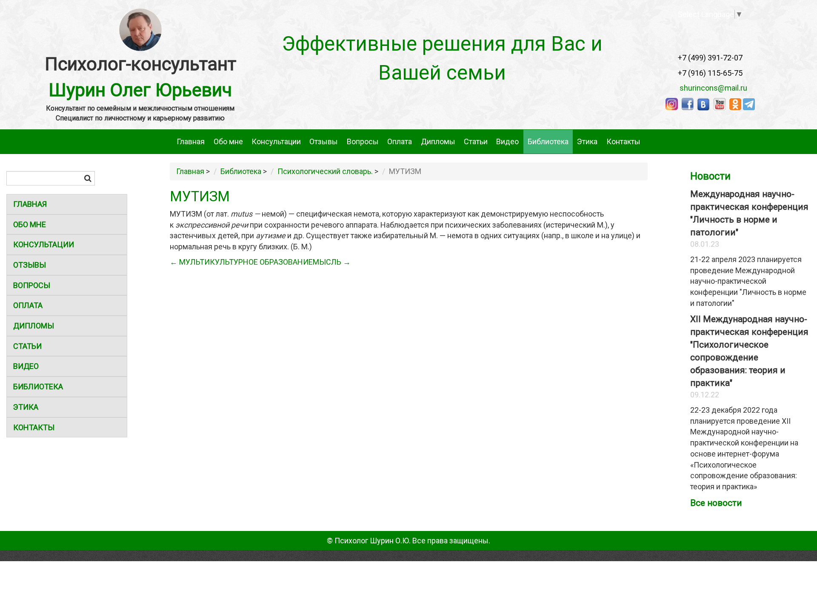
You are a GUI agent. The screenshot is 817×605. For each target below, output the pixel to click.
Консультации (276, 141)
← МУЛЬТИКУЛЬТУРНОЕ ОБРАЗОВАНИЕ (241, 261)
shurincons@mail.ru (710, 87)
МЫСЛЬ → (332, 261)
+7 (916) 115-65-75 (710, 72)
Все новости (716, 503)
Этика (587, 141)
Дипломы (438, 141)
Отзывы (323, 141)
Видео (507, 141)
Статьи (476, 141)
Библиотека (548, 141)
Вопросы (363, 141)
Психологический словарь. (325, 171)
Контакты (623, 141)
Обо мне (228, 141)
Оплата (399, 141)
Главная (191, 141)
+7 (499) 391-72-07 (710, 57)
